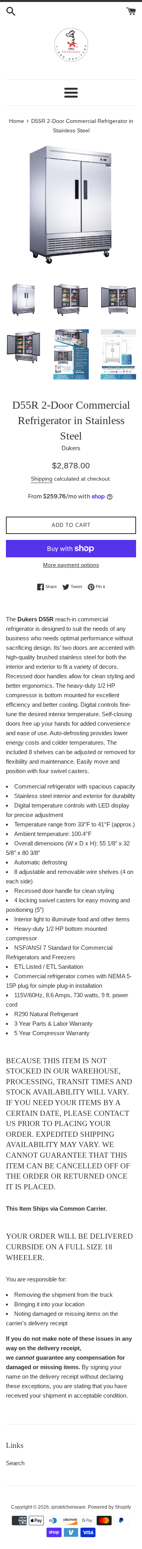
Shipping (41, 478)
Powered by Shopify (109, 1507)
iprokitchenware (68, 1507)
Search (15, 1463)
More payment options (71, 565)
